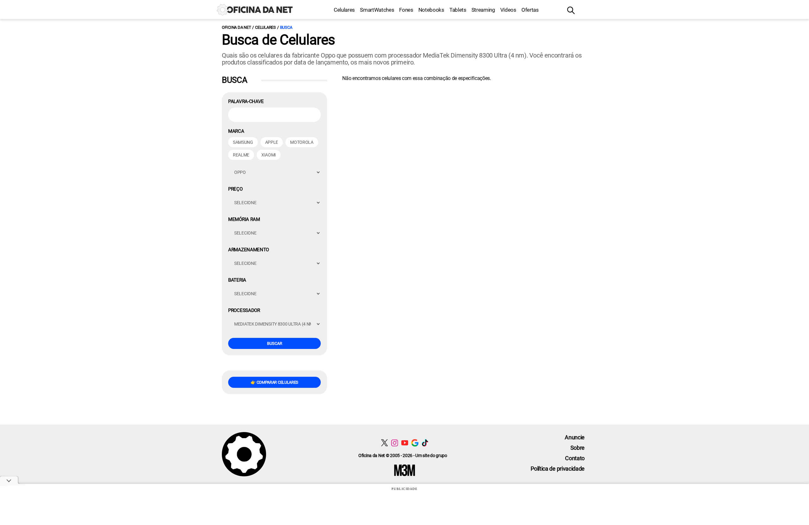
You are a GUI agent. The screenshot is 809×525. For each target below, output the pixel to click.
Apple (271, 142)
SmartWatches (377, 10)
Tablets (457, 10)
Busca (286, 27)
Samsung (243, 142)
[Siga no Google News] (415, 443)
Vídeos (508, 10)
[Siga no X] (384, 443)
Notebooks (431, 10)
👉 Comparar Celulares (274, 382)
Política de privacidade (558, 468)
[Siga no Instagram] (394, 443)
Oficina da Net (236, 27)
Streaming (483, 10)
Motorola (301, 142)
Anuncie (575, 437)
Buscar (274, 343)
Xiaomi (268, 154)
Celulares (344, 10)
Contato (575, 458)
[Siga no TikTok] (425, 443)
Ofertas (530, 10)
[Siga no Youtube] (405, 443)
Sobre (577, 447)
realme (241, 154)
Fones (406, 10)
